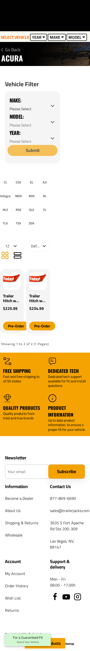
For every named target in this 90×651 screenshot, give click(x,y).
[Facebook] (55, 597)
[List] (17, 256)
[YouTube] (66, 597)
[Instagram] (77, 597)
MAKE (55, 37)
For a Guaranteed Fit (28, 640)
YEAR (37, 37)
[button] (16, 326)
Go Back (12, 49)
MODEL (75, 37)
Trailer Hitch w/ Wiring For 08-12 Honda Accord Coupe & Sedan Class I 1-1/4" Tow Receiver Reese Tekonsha (11, 298)
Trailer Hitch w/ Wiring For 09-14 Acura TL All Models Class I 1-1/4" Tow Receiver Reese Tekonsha (37, 298)
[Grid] (5, 256)
